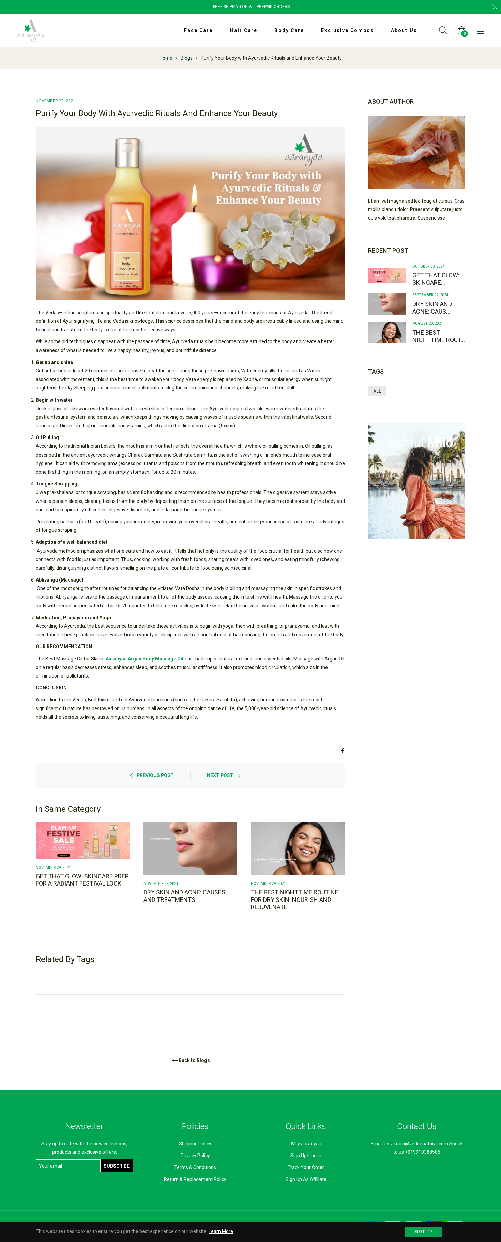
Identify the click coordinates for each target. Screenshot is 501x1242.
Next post (220, 775)
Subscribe (117, 1166)
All (377, 391)
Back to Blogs (194, 1060)
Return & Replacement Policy (195, 1179)
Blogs (187, 58)
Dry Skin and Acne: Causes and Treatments (184, 896)
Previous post (155, 775)
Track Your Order (306, 1167)
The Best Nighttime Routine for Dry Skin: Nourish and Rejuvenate (294, 899)
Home (166, 58)
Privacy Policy (195, 1155)
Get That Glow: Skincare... (435, 279)
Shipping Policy (195, 1143)
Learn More (221, 1231)
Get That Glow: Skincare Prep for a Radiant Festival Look (82, 880)
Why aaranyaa (306, 1143)
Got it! (423, 1231)
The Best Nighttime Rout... (438, 336)
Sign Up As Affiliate (306, 1179)
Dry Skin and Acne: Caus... (432, 307)
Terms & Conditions (195, 1167)
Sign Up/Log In (305, 1155)
